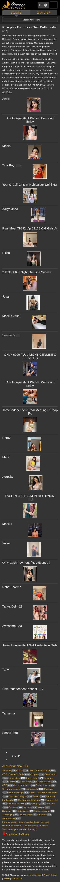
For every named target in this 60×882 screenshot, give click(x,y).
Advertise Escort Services (36, 822)
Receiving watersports (31, 800)
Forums (6, 822)
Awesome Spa (12, 626)
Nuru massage (18, 792)
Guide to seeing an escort (35, 825)
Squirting (29, 807)
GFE (7, 785)
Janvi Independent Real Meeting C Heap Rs (30, 411)
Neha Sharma (11, 587)
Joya (5, 296)
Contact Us (17, 878)
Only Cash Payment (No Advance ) (26, 562)
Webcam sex (11, 818)
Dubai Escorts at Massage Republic (13, 5)
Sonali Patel (10, 733)
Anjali (6, 98)
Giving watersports (13, 789)
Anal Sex (8, 770)
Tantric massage (44, 811)
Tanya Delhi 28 (12, 606)
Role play (38, 803)
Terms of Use (35, 875)
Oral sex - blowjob (20, 796)
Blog (21, 822)
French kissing (46, 781)
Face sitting (34, 778)
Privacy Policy (50, 875)
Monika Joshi (11, 316)
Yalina (6, 543)
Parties (39, 796)
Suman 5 (8, 335)
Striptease (9, 811)
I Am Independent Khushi (22, 689)
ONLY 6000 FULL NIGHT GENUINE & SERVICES (30, 356)
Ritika (6, 252)
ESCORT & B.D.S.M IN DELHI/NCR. (30, 497)
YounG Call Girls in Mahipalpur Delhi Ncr (29, 184)
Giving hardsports (24, 785)
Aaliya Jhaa (10, 209)
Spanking (15, 807)
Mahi (5, 457)
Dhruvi (6, 438)
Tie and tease (28, 814)
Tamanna (8, 713)
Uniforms (44, 814)
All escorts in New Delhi (15, 766)
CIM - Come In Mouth (42, 770)
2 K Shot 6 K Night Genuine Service (26, 272)
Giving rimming (45, 785)
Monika (7, 524)
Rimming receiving (19, 803)
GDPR (7, 878)
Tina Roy (11, 165)
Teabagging (10, 814)
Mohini (6, 146)
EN (40, 5)
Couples (37, 774)
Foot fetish (28, 781)
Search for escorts (31, 19)
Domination (17, 778)
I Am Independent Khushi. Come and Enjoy (30, 120)
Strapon (43, 807)
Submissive (25, 811)
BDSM (22, 770)
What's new (43, 13)
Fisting (14, 781)
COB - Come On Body (15, 774)
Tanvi (5, 669)
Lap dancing (34, 789)
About (14, 822)
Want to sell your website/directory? (19, 829)
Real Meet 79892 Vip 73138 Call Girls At (29, 228)
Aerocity (7, 476)
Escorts (16, 13)
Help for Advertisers (11, 825)
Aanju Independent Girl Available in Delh (29, 645)
